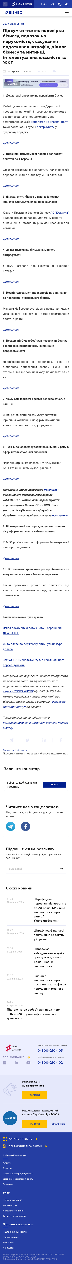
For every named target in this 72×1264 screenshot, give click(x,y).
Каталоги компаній (13, 1210)
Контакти (8, 1247)
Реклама (8, 1184)
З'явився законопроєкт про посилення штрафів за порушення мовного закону (50, 984)
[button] (5, 4)
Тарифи (35, 1095)
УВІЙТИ (54, 784)
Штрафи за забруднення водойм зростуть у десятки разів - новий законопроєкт (49, 957)
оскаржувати (46, 127)
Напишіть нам (10, 1237)
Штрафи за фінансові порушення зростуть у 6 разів (49, 935)
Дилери (7, 1168)
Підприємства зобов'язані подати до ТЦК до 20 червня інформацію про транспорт (33, 1014)
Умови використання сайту (18, 1179)
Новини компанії (12, 1200)
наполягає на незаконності (49, 122)
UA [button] (43, 4)
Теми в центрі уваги (14, 1216)
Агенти (7, 1163)
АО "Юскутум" (59, 212)
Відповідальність (14, 23)
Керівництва (10, 1205)
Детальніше (58, 1124)
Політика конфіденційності (18, 1173)
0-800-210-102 (50, 1062)
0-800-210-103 (50, 1050)
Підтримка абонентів (15, 1231)
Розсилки (8, 1242)
